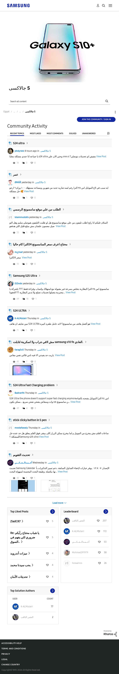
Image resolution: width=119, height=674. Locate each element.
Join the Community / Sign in (96, 119)
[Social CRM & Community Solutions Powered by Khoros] (110, 633)
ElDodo (18, 283)
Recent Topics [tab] (17, 133)
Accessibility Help (11, 643)
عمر (15, 174)
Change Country (10, 664)
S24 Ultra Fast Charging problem (33, 385)
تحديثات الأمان (19, 577)
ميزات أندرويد (19, 553)
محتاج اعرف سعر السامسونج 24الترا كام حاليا (40, 244)
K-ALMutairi (21, 318)
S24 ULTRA (20, 310)
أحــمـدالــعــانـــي (23, 462)
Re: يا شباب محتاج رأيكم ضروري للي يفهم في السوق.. (24, 537)
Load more (58, 503)
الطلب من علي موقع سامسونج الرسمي (37, 209)
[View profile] (10, 151)
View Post (101, 156)
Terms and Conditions (13, 648)
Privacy (5, 654)
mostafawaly (21, 427)
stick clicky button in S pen (30, 420)
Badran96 (20, 392)
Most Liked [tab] (35, 133)
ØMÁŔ (18, 182)
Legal (4, 659)
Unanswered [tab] (88, 133)
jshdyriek (19, 151)
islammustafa (22, 217)
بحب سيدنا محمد (20, 565)
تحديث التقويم (21, 455)
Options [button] (110, 112)
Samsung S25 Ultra (25, 275)
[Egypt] (18, 5)
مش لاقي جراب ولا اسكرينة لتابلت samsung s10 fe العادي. (48, 342)
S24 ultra (19, 143)
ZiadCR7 (15, 521)
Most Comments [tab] (55, 133)
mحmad (19, 252)
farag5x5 (19, 349)
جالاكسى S (45, 151)
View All (32, 511)
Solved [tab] (72, 133)
